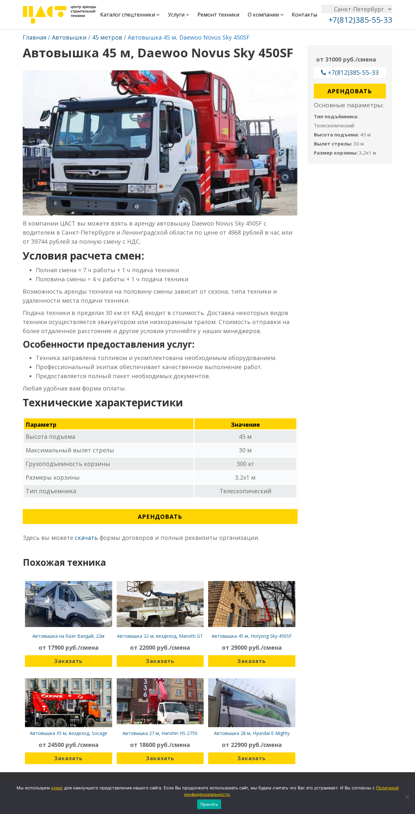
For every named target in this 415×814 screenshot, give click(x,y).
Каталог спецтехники (128, 14)
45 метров (107, 37)
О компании (264, 14)
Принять (209, 804)
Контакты (304, 14)
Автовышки (69, 37)
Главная (34, 37)
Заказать (68, 661)
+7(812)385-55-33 (353, 72)
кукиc (57, 787)
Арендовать (160, 516)
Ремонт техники (218, 14)
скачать (86, 537)
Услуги (177, 14)
